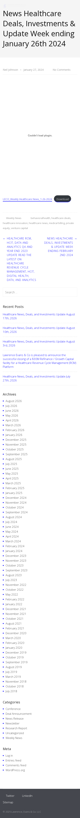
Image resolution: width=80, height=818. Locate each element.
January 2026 (14, 435)
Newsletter (13, 723)
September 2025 (17, 454)
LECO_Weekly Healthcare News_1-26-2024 (27, 199)
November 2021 (16, 614)
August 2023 (14, 575)
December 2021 (16, 609)
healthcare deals (61, 218)
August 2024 (14, 517)
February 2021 (15, 628)
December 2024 (16, 498)
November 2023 (16, 560)
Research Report (16, 728)
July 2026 (11, 406)
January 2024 (14, 551)
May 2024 (12, 531)
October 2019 (15, 657)
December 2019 (16, 652)
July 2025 (11, 464)
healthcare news (38, 223)
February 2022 (15, 599)
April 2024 (12, 536)
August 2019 (14, 667)
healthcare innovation (15, 223)
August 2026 (14, 401)
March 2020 (13, 638)
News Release (15, 718)
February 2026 (15, 430)
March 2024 (13, 541)
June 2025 (12, 468)
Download (63, 199)
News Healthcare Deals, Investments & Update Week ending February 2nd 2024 (58, 247)
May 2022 (12, 594)
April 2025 (12, 478)
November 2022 (16, 585)
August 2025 (14, 459)
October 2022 (15, 589)
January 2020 (14, 647)
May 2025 (12, 473)
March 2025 (13, 483)
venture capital (19, 228)
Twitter (10, 796)
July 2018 (11, 691)
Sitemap (8, 802)
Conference (13, 709)
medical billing (57, 223)
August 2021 (14, 623)
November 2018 (16, 681)
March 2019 (13, 676)
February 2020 (15, 643)
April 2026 (12, 420)
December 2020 (16, 633)
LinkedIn (27, 796)
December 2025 (16, 439)
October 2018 (15, 686)
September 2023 (17, 570)
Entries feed (13, 760)
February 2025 (15, 488)
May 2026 (12, 415)
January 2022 (14, 604)
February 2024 (15, 546)
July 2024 (11, 522)
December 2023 (16, 556)
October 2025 (15, 449)
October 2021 (15, 618)
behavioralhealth (40, 218)
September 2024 (17, 512)
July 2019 (11, 672)
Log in (9, 755)
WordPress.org (15, 770)
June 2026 (12, 410)
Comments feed (16, 765)
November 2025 (16, 444)
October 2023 (15, 565)
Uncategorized (15, 733)
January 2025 (14, 493)
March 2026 (13, 425)
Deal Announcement (19, 713)
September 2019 (17, 662)
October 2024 (15, 507)
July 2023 (11, 580)
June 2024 (12, 527)
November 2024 (16, 502)
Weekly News (13, 218)
